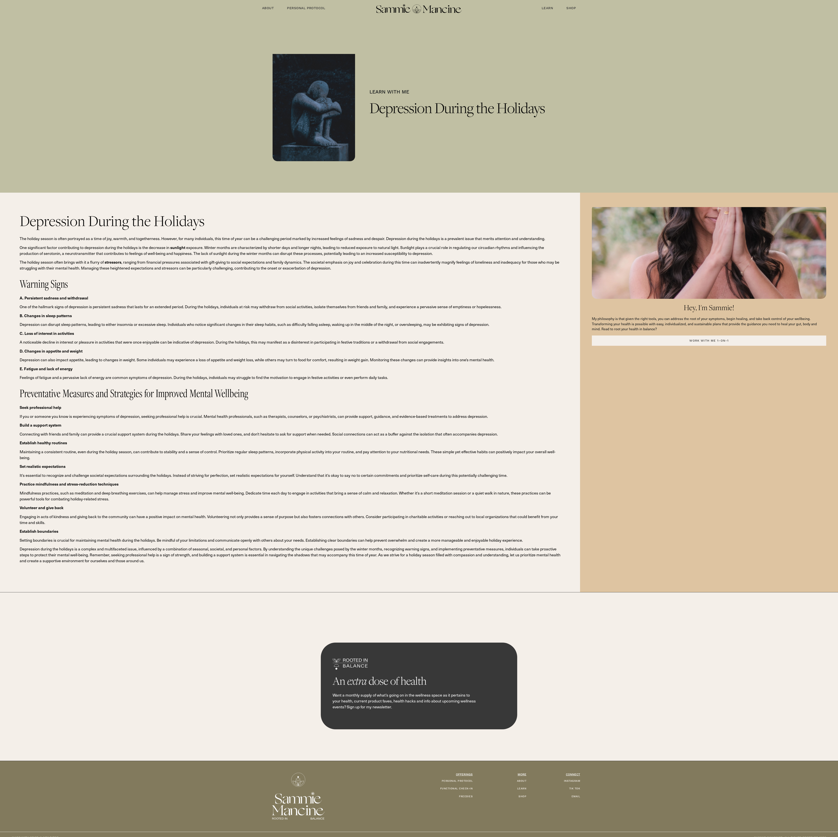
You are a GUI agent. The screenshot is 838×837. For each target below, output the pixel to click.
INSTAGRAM (572, 781)
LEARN (521, 788)
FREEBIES (466, 796)
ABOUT (521, 781)
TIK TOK (574, 788)
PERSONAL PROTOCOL (457, 781)
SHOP (522, 796)
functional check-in (456, 788)
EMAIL (576, 796)
